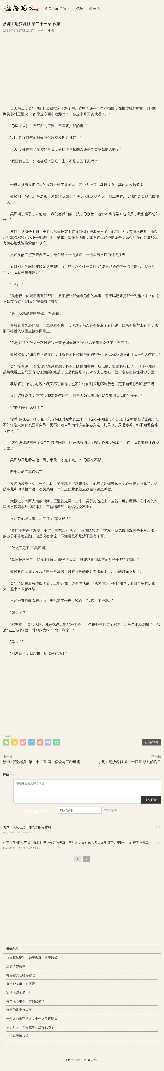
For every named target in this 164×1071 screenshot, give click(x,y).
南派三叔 (81, 1060)
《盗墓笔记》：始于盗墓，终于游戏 (31, 957)
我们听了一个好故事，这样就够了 (30, 1027)
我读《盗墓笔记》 (19, 992)
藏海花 (94, 8)
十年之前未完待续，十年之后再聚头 (31, 1018)
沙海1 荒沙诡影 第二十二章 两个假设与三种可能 (41, 761)
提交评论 (150, 799)
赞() (151, 742)
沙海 (79, 8)
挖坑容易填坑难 (17, 1035)
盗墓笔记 (93, 1060)
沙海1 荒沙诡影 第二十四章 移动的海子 (129, 761)
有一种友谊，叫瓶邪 (20, 983)
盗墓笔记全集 (56, 8)
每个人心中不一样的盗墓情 (25, 1001)
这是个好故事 (15, 966)
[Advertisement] (82, 68)
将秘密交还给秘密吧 (20, 975)
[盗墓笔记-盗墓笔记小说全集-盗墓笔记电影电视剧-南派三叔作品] (21, 8)
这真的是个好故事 (19, 1009)
